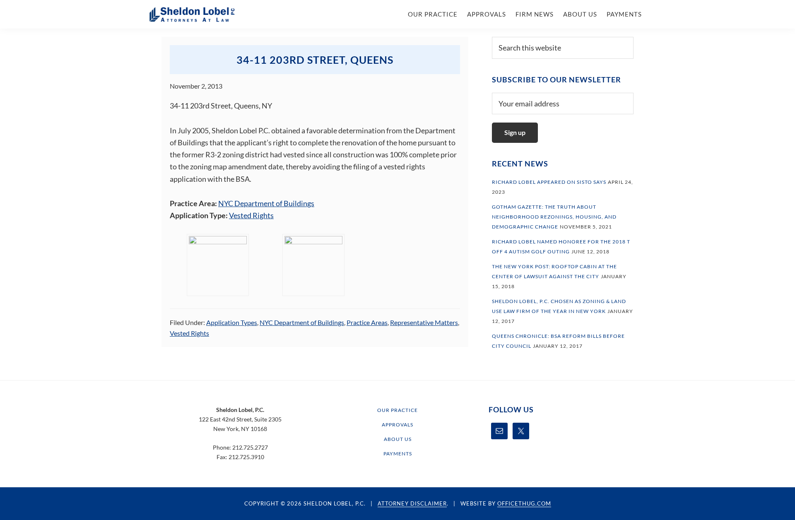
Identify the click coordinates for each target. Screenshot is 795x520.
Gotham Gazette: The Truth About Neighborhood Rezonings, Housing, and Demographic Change (554, 217)
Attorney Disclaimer (412, 503)
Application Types (231, 322)
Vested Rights (251, 215)
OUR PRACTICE (397, 410)
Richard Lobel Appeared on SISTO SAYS (549, 182)
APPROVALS (397, 424)
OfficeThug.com (524, 503)
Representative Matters (424, 322)
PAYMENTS (397, 453)
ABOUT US (398, 439)
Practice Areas (367, 322)
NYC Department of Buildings (266, 203)
